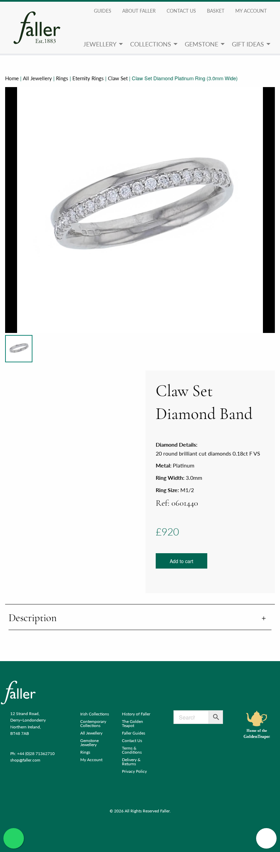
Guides (102, 10)
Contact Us (181, 10)
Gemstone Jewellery (89, 743)
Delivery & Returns (131, 762)
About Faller (139, 10)
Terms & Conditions (132, 750)
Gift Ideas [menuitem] (248, 44)
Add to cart (181, 561)
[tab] (140, 618)
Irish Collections (94, 714)
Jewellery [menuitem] (99, 44)
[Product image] (18, 348)
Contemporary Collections (93, 723)
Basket (215, 10)
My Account (91, 760)
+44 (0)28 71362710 (36, 753)
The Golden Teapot (132, 723)
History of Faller (136, 714)
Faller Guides (133, 733)
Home (12, 78)
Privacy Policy (134, 771)
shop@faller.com (25, 760)
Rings (62, 78)
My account (251, 10)
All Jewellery (37, 78)
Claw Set (118, 78)
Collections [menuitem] (150, 44)
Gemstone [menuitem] (201, 44)
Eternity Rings (88, 78)
